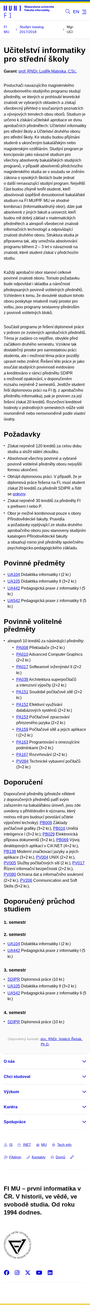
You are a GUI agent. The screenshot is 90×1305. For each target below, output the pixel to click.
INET (27, 1145)
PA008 (22, 648)
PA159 (22, 729)
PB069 (62, 840)
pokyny (19, 494)
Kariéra (11, 1107)
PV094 (22, 761)
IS (10, 1145)
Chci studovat (17, 1076)
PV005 (10, 863)
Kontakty (39, 1157)
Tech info (64, 1145)
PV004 (42, 857)
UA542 (14, 601)
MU (44, 1145)
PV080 (10, 874)
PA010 (22, 654)
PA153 (22, 717)
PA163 (22, 742)
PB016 (59, 828)
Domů (60, 1157)
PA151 (22, 692)
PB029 (48, 834)
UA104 (14, 574)
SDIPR (14, 979)
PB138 (10, 851)
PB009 (46, 823)
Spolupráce (15, 1122)
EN (76, 11)
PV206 (26, 880)
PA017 (22, 667)
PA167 (22, 754)
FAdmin (15, 1157)
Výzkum (11, 1092)
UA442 (14, 588)
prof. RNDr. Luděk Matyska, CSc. (47, 71)
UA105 (14, 581)
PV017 (78, 863)
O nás (9, 1061)
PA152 (22, 704)
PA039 (22, 679)
